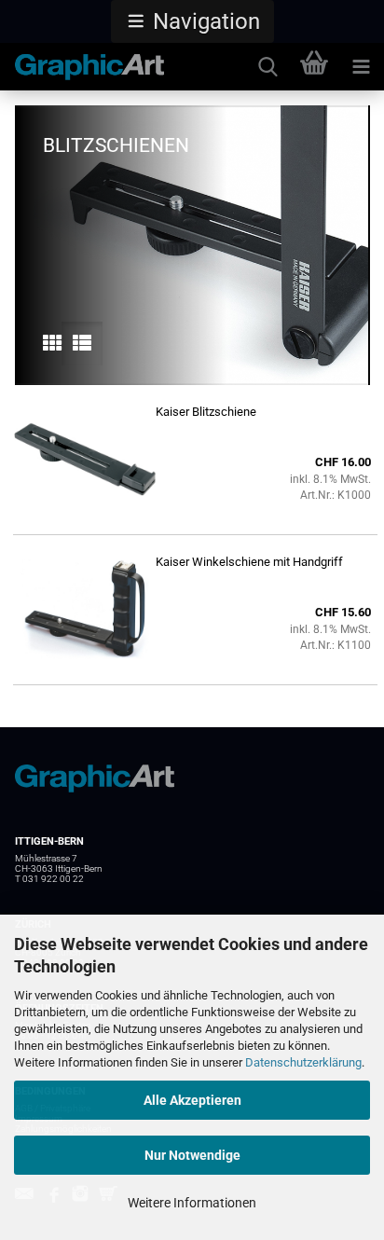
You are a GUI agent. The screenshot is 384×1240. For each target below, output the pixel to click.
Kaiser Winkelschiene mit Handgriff (249, 562)
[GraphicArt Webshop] (82, 67)
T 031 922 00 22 (49, 879)
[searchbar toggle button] (267, 67)
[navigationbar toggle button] (360, 67)
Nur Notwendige (192, 1155)
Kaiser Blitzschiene (206, 412)
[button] (192, 21)
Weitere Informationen (192, 1202)
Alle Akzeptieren (192, 1100)
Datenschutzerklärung (303, 1062)
